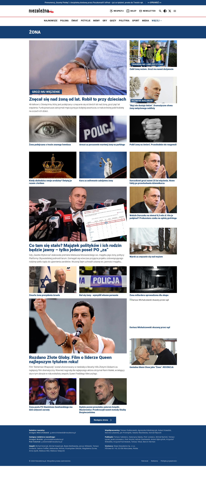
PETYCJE (85, 20)
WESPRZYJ (119, 11)
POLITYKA (124, 20)
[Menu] (175, 11)
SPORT (135, 20)
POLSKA (64, 20)
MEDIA (145, 20)
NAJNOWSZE (50, 20)
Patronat (144, 461)
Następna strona (101, 420)
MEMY (96, 20)
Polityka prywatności (169, 461)
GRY (105, 20)
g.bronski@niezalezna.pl (53, 439)
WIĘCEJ (156, 20)
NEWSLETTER (149, 11)
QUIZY (113, 20)
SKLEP (133, 11)
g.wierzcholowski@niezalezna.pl (63, 432)
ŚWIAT (74, 20)
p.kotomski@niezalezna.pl (51, 442)
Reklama (154, 461)
